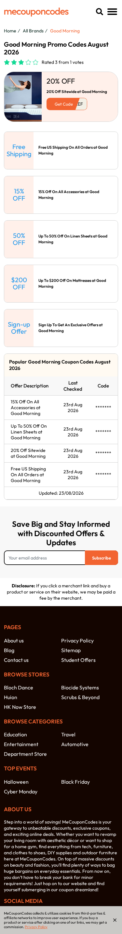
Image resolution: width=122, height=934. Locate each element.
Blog (9, 650)
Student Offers (78, 660)
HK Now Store (20, 707)
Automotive (74, 744)
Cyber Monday (20, 791)
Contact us (16, 660)
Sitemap (71, 650)
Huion (10, 697)
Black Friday (75, 781)
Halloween (16, 781)
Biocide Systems (80, 687)
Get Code (64, 104)
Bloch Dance (18, 687)
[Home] (36, 12)
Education (15, 734)
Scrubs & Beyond (80, 697)
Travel (68, 734)
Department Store (25, 754)
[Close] (115, 920)
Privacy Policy (77, 640)
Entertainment (21, 744)
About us (14, 640)
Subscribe (101, 557)
